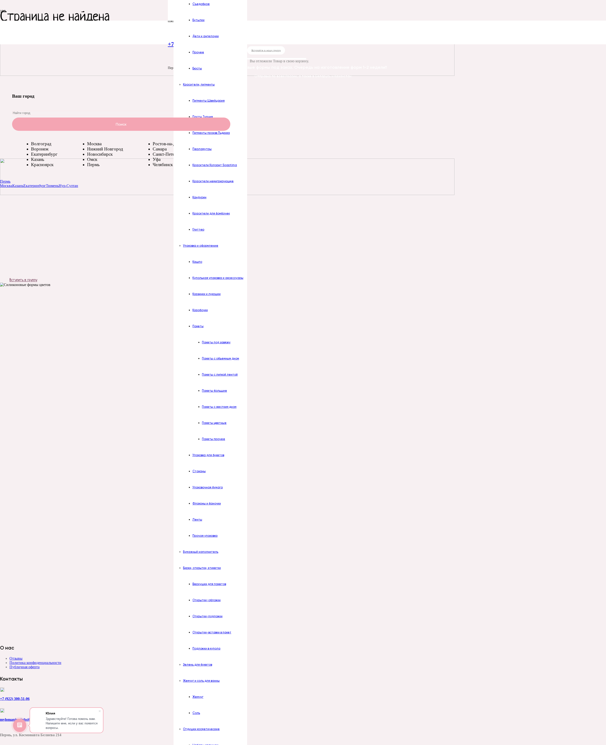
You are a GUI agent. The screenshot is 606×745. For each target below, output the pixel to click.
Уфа (156, 159)
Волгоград (41, 143)
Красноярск (42, 164)
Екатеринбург (44, 154)
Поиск (121, 124)
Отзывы (15, 658)
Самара (160, 148)
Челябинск (163, 164)
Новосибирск (100, 154)
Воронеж (40, 148)
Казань (37, 159)
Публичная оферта (24, 667)
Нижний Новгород (105, 148)
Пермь (93, 164)
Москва (94, 143)
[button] (5, 181)
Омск (92, 159)
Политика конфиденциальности (35, 663)
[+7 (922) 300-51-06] (101, 690)
